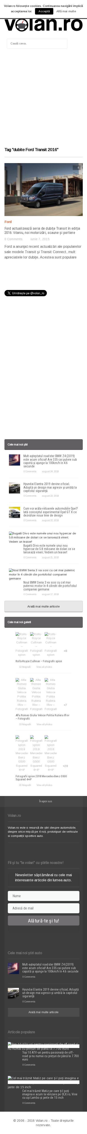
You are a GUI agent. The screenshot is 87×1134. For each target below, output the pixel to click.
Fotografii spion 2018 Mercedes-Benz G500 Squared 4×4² (41, 778)
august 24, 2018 (50, 471)
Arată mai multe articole (43, 606)
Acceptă (44, 11)
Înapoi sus (45, 801)
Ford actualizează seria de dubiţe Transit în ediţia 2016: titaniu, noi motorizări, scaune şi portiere (42, 230)
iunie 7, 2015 (40, 239)
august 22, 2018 (50, 520)
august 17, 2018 (50, 594)
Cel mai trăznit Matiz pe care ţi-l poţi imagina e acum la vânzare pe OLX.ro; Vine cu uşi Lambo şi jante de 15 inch (50, 1094)
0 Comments (13, 239)
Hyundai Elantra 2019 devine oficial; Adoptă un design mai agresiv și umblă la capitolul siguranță (50, 487)
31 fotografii (25, 785)
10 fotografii (25, 724)
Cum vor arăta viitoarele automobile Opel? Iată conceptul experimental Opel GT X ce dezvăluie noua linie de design (50, 512)
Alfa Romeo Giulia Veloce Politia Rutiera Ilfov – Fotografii (42, 717)
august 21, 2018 (50, 557)
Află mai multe (66, 11)
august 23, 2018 (50, 495)
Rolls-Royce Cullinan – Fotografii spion (39, 661)
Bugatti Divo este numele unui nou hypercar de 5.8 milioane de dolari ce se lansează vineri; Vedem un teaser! (49, 549)
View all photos (44, 667)
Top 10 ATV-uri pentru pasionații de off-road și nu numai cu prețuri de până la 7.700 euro (50, 1056)
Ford (8, 222)
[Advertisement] (43, 99)
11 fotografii (25, 667)
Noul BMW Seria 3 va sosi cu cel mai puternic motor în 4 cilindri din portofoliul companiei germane (50, 586)
